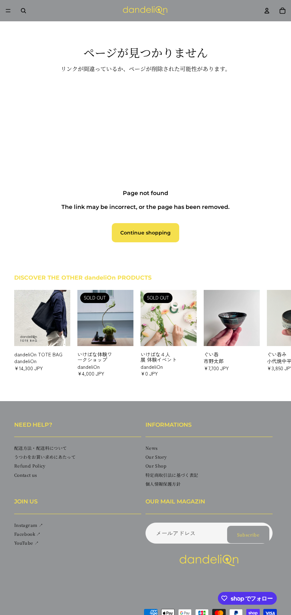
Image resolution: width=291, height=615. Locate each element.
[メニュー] (8, 10)
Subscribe (248, 535)
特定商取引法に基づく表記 (172, 475)
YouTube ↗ (26, 543)
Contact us (25, 475)
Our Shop (156, 466)
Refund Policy (30, 466)
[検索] (23, 10)
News (152, 448)
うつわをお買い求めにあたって (45, 457)
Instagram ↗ (28, 525)
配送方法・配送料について (40, 448)
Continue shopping (145, 233)
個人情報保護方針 (163, 484)
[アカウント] (267, 10)
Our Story (156, 457)
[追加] (59, 335)
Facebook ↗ (27, 534)
